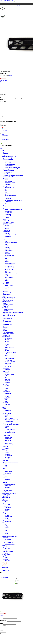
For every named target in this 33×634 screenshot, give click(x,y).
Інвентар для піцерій (6, 368)
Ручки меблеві (7, 527)
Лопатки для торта (7, 404)
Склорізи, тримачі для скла (9, 277)
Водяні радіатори (5, 327)
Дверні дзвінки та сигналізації (7, 302)
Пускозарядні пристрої (8, 184)
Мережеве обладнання (6, 428)
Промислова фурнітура (6, 503)
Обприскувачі (7, 252)
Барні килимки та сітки (8, 338)
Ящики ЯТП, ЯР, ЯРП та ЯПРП (8, 300)
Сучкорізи (6, 256)
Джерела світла (5, 153)
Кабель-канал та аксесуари (7, 292)
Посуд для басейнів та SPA (7, 384)
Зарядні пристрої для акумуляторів (10, 164)
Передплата (10, 75)
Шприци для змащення (8, 281)
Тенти (6, 244)
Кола (5, 387)
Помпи (4, 499)
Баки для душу (7, 240)
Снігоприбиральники (6, 283)
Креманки (6, 388)
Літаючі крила (7, 475)
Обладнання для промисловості (7, 224)
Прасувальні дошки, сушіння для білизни (11, 287)
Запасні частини (7, 233)
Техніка (6, 257)
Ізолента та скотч (5, 319)
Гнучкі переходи (7, 439)
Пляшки (6, 381)
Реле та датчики (5, 173)
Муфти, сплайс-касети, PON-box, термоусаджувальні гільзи (13, 434)
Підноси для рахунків (8, 395)
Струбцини (6, 279)
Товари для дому (5, 284)
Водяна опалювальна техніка (7, 326)
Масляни (6, 268)
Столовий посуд (5, 398)
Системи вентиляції (6, 506)
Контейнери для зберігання (9, 285)
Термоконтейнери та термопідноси (10, 374)
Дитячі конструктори (8, 473)
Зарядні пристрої (7, 454)
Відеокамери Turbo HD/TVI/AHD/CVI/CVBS (11, 419)
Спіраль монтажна (6, 323)
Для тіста (6, 373)
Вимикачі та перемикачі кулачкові (8, 159)
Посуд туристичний (6, 555)
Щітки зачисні (7, 217)
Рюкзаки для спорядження (7, 321)
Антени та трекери (7, 452)
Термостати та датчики (6, 335)
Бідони (6, 241)
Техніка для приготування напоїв (8, 551)
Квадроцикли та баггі (8, 539)
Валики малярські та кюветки (9, 187)
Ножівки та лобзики (8, 272)
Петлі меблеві (7, 526)
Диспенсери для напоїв (8, 364)
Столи (6, 531)
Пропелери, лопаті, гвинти (9, 456)
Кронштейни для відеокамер (9, 421)
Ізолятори (4, 303)
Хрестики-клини (7, 216)
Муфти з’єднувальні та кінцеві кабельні (9, 315)
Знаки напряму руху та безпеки (7, 311)
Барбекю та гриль (7, 548)
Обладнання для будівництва (7, 223)
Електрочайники (7, 552)
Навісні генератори (7, 541)
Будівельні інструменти (6, 186)
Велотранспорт (5, 537)
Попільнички (7, 396)
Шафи (6, 532)
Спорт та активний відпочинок (7, 490)
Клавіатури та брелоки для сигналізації (10, 441)
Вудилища (6, 557)
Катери (6, 465)
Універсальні (7, 375)
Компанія (1, 623)
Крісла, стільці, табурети (8, 529)
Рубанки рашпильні (8, 201)
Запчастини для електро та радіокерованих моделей (10, 462)
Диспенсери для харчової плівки (9, 365)
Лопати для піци (7, 369)
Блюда (6, 399)
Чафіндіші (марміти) (8, 393)
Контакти (3, 134)
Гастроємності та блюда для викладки (8, 358)
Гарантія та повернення (5, 140)
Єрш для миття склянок (8, 346)
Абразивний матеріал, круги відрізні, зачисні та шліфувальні (13, 209)
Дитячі (6, 459)
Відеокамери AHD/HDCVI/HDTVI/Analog (11, 417)
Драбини (6, 190)
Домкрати (4, 219)
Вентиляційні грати (8, 507)
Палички (6, 405)
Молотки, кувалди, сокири (9, 269)
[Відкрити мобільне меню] (13, 4)
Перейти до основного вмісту (10, 0)
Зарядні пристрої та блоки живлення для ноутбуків (12, 424)
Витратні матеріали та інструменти (8, 208)
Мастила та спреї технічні (8, 181)
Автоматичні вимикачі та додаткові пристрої (9, 157)
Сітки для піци (7, 370)
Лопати (6, 286)
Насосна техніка (5, 498)
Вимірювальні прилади (6, 160)
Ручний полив (7, 254)
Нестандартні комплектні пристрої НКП (9, 298)
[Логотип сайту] (16, 2)
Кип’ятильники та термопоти (7, 329)
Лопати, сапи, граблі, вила (9, 250)
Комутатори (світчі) (8, 431)
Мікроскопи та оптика (6, 221)
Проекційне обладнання (6, 435)
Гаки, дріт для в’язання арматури (8, 309)
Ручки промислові (7, 505)
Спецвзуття (5, 322)
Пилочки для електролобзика (9, 215)
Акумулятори (7, 451)
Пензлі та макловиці (8, 198)
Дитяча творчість (5, 460)
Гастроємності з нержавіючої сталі (10, 361)
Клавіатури (6, 415)
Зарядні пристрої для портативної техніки (11, 409)
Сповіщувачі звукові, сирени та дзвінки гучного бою (10, 174)
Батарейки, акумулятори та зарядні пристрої (11, 163)
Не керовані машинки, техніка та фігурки (9, 484)
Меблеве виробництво (8, 227)
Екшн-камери (7, 448)
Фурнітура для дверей (6, 508)
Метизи (4, 295)
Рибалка (4, 556)
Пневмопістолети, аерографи (9, 237)
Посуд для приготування (6, 391)
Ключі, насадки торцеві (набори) (9, 267)
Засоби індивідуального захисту (7, 318)
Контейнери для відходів (8, 516)
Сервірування (5, 394)
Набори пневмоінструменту (9, 235)
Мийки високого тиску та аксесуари (10, 182)
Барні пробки (7, 340)
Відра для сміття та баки (6, 512)
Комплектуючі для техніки (9, 248)
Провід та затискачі (8, 183)
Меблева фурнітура (6, 525)
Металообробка (7, 228)
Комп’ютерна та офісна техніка (7, 423)
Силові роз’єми (5, 306)
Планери (6, 476)
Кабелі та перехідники (8, 410)
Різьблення (6, 274)
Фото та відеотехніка (6, 447)
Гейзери (6, 345)
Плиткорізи (6, 199)
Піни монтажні (7, 207)
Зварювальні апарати (6, 496)
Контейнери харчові (6, 371)
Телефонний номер (2, 620)
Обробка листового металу (9, 226)
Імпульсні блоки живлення (9, 165)
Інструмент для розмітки (8, 212)
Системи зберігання (8, 243)
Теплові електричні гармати (7, 334)
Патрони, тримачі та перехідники (8, 304)
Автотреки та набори (8, 485)
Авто (5, 463)
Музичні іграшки (5, 482)
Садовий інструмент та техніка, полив (8, 245)
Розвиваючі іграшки (6, 488)
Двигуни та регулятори (8, 453)
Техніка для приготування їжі (7, 547)
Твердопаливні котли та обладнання (8, 333)
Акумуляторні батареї (8, 162)
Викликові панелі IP (8, 438)
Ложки (6, 403)
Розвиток (6, 489)
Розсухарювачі (7, 276)
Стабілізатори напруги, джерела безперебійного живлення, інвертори (13, 175)
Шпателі (6, 204)
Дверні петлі (6, 510)
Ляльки (4, 477)
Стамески (6, 278)
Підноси (6, 351)
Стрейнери (6, 355)
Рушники (4, 501)
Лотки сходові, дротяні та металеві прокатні (9, 293)
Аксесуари (6, 179)
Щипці (6, 406)
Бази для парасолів (7, 523)
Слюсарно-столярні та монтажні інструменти (9, 262)
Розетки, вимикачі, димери (7, 305)
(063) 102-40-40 (5, 130)
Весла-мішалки (7, 376)
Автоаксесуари (5, 178)
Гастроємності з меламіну (8, 360)
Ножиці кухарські (7, 380)
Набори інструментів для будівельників (10, 195)
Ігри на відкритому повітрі (9, 491)
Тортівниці (6, 401)
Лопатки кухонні (7, 379)
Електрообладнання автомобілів (8, 542)
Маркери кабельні (6, 314)
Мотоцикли (6, 540)
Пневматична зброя (8, 467)
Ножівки (6, 251)
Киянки (6, 191)
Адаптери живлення (8, 161)
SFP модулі (6, 430)
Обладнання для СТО (6, 230)
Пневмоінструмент (6, 232)
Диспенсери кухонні (8, 366)
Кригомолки (6, 348)
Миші (6, 416)
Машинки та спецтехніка (7, 478)
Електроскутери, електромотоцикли (10, 544)
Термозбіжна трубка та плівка (7, 324)
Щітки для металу (7, 282)
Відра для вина (7, 343)
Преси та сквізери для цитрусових (10, 354)
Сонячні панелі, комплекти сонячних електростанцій (12, 168)
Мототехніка (5, 538)
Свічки (6, 288)
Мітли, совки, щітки (8, 521)
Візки (5, 189)
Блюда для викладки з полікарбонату (10, 359)
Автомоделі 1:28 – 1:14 (8, 480)
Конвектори (5, 330)
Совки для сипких (7, 382)
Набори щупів (7, 196)
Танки (6, 492)
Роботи (4, 486)
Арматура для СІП (6, 308)
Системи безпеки (5, 436)
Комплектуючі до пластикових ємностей (11, 242)
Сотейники (6, 383)
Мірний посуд (7, 350)
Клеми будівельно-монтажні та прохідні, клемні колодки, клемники (13, 312)
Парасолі (6, 524)
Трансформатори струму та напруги (8, 176)
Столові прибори (5, 402)
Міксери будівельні (7, 194)
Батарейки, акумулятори (8, 437)
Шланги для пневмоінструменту (9, 238)
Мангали (6, 558)
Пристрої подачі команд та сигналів (8, 170)
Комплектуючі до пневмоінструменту (10, 234)
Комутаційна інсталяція (6, 313)
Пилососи (6, 518)
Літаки (6, 466)
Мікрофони (6, 422)
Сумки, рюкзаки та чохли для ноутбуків (10, 412)
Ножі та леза (6, 213)
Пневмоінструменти (8, 236)
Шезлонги (6, 533)
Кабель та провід (5, 291)
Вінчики (6, 377)
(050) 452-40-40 (5, 127)
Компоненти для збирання (8, 471)
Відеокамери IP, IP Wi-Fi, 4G (9, 418)
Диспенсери (5, 362)
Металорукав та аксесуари (7, 294)
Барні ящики (7, 341)
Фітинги (6, 258)
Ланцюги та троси (7, 180)
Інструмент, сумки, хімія (8, 455)
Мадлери (6, 349)
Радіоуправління (7, 457)
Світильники (5, 155)
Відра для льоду (7, 344)
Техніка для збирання (6, 517)
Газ (5, 210)
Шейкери (6, 357)
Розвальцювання (7, 275)
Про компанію (4, 136)
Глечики (6, 386)
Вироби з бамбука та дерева (9, 342)
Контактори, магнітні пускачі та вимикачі (9, 169)
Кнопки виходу (7, 442)
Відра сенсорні (7, 514)
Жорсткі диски (7, 426)
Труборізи (6, 280)
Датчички (6, 246)
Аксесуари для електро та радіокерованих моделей (10, 450)
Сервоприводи (7, 458)
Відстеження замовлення (5, 139)
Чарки (6, 389)
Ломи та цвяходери (7, 193)
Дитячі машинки (7, 481)
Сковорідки (6, 392)
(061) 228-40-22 (5, 131)
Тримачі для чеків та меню (9, 356)
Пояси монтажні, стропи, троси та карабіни (9, 320)
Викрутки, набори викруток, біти (10, 263)
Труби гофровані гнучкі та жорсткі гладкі (9, 296)
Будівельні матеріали (6, 205)
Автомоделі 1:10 (7, 479)
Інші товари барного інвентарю (9, 347)
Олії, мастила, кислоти (8, 214)
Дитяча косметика (7, 461)
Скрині (6, 530)
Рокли (4, 239)
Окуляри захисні (7, 197)
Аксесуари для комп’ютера (7, 413)
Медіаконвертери (7, 433)
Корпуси (6, 427)
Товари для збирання (6, 520)
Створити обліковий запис (4, 577)
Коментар (1, 630)
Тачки (6, 202)
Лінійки (6, 192)
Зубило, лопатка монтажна (9, 264)
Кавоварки (6, 553)
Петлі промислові (7, 504)
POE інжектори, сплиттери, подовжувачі (11, 429)
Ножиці (6, 271)
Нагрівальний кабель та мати (7, 331)
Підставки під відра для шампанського (10, 352)
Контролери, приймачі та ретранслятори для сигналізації (13, 444)
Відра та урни (7, 515)
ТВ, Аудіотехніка (5, 446)
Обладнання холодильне (6, 231)
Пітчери (6, 353)
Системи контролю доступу (9, 445)
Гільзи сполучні (5, 310)
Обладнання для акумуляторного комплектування (12, 167)
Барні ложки (7, 339)
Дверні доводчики (7, 509)
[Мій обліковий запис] (19, 4)
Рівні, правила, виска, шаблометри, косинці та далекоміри (13, 200)
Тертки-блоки (7, 203)
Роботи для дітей (7, 487)
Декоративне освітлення (6, 152)
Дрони (6, 464)
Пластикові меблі (5, 528)
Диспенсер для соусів (8, 363)
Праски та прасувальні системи (9, 519)
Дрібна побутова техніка (6, 546)
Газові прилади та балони (7, 328)
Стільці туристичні (7, 560)
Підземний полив (7, 253)
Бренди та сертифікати (5, 135)
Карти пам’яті (7, 411)
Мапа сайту (3, 141)
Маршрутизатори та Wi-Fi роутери (10, 432)
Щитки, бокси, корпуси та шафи (8, 299)
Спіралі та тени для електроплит (8, 332)
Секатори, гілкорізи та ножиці (9, 255)
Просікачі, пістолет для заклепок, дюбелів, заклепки (12, 273)
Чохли (6, 185)
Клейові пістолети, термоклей (9, 266)
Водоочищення (7, 261)
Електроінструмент (6, 220)
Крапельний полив (7, 249)
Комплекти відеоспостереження (9, 420)
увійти (11, 122)
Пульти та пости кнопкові (8, 172)
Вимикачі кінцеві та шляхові (7, 158)
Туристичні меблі (5, 559)
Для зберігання (7, 372)
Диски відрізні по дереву (8, 211)
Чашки (6, 390)
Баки (5, 513)
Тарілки (6, 400)
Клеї (5, 206)
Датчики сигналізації (8, 440)
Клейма (6, 265)
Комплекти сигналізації (8, 443)
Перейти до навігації (3, 0)
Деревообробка (7, 225)
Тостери (6, 550)
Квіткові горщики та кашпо (9, 535)
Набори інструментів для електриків (8, 222)
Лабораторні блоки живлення (9, 166)
